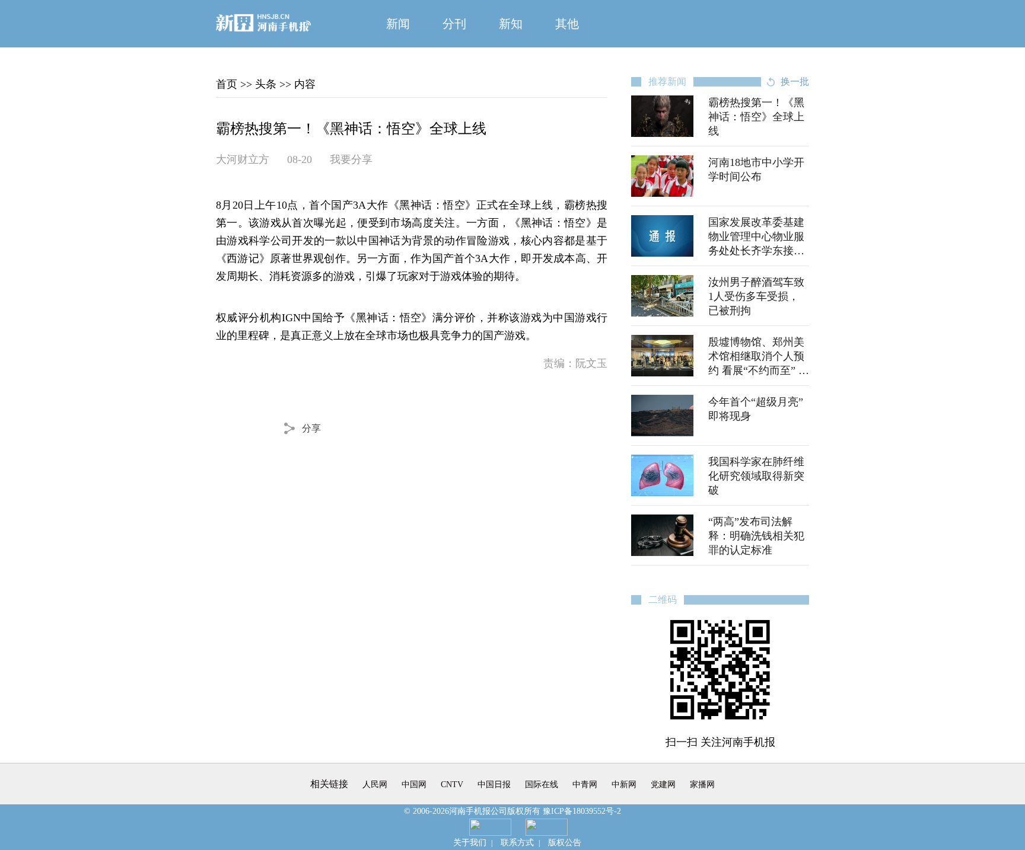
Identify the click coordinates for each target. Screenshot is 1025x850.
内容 (305, 84)
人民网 (374, 784)
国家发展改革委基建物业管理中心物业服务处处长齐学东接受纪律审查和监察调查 (756, 236)
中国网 (414, 784)
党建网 (663, 784)
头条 (265, 84)
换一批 (795, 82)
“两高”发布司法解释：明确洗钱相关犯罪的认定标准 (756, 536)
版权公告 (564, 842)
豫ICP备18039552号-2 (582, 811)
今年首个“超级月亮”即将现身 (755, 409)
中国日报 (494, 784)
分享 (311, 428)
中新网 (624, 784)
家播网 (702, 784)
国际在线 (541, 784)
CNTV (452, 784)
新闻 (398, 23)
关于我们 (469, 842)
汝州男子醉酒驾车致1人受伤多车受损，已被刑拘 (756, 296)
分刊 (454, 23)
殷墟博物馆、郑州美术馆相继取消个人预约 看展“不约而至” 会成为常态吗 (758, 356)
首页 (226, 84)
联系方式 (517, 842)
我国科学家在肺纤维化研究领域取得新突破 (756, 476)
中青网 (584, 784)
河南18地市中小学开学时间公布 (756, 169)
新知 (511, 23)
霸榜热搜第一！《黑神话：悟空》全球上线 (756, 117)
